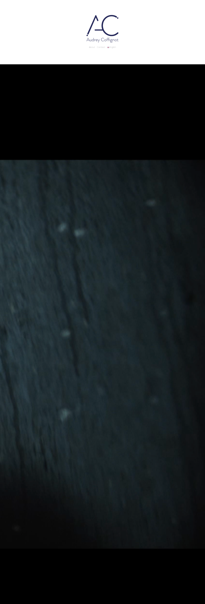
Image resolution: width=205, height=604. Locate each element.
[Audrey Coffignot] (102, 29)
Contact (101, 47)
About (92, 47)
